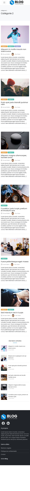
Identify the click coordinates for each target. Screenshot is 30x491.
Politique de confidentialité (9, 451)
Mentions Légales (6, 448)
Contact (3, 454)
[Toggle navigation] (4, 2)
